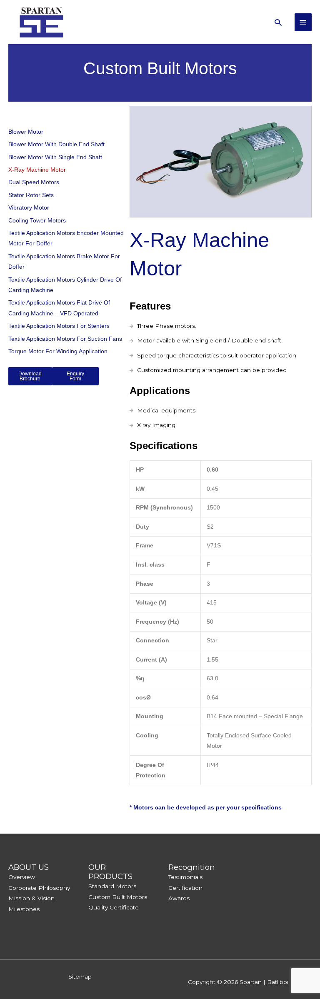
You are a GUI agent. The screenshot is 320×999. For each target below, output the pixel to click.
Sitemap (80, 976)
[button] (278, 22)
